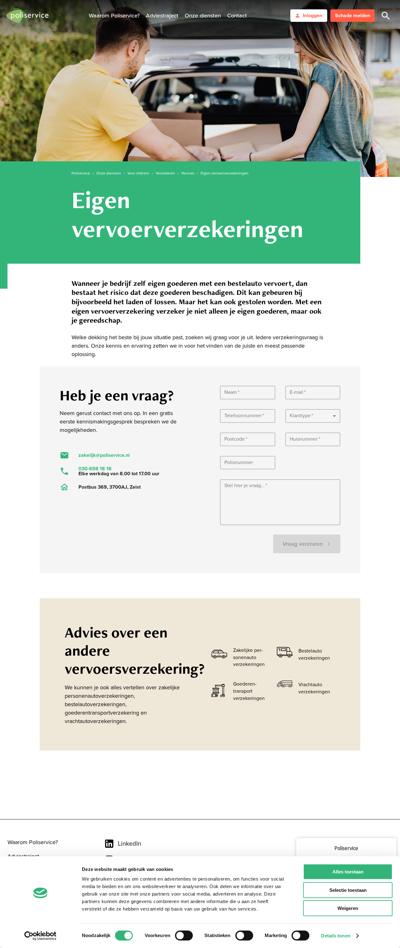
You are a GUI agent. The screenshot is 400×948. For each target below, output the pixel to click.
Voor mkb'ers (138, 173)
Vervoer (187, 173)
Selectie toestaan (348, 890)
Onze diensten (203, 15)
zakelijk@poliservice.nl (104, 455)
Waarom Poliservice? (114, 15)
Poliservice (81, 173)
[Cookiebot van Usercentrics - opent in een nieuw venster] (40, 936)
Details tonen (335, 935)
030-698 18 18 (95, 468)
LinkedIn (129, 844)
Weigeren (348, 908)
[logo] (27, 16)
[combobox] (313, 416)
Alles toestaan (347, 871)
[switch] (184, 936)
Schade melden (352, 15)
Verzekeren (165, 173)
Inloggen (312, 15)
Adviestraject (162, 15)
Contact (237, 15)
